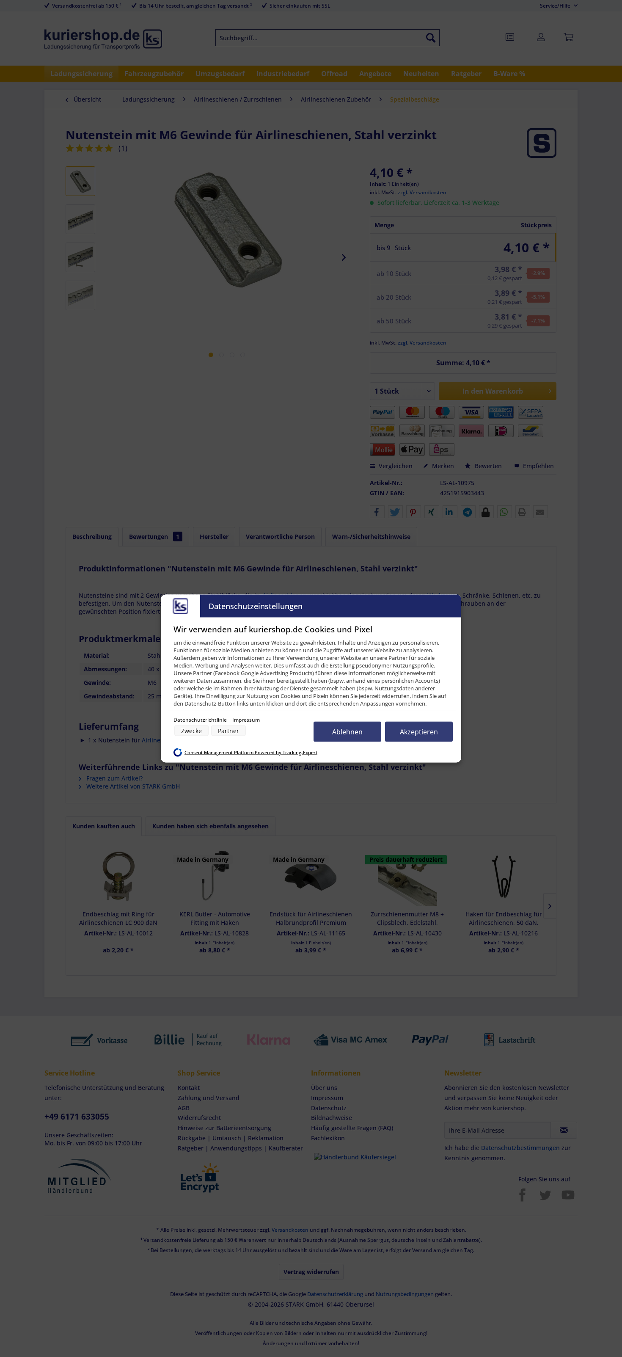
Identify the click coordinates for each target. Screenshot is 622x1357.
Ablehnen (347, 731)
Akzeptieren (419, 731)
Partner (228, 731)
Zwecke (191, 731)
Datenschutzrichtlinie (200, 719)
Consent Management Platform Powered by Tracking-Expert (250, 752)
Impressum (246, 719)
